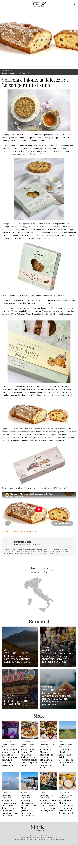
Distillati (45, 647)
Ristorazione (47, 687)
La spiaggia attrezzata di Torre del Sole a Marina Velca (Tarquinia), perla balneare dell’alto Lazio (28, 808)
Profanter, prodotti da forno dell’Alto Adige (17, 702)
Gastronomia (7, 70)
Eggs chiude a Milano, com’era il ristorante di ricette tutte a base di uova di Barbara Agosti (67, 806)
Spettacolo (6, 742)
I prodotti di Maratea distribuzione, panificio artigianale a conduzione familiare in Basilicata (47, 758)
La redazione (46, 650)
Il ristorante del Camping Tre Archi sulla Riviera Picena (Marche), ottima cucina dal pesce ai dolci (29, 757)
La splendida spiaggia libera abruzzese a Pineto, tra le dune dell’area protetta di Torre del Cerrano (10, 808)
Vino (5, 650)
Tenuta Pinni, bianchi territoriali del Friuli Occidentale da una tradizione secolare (66, 757)
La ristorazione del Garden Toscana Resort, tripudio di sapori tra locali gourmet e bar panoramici (56, 698)
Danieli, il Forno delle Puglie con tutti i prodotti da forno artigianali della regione (48, 805)
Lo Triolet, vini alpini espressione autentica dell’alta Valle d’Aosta (17, 659)
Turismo (24, 792)
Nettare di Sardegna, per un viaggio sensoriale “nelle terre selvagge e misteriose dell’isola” (57, 657)
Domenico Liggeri (8, 73)
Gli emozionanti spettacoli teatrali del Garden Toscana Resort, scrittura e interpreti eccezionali (10, 757)
